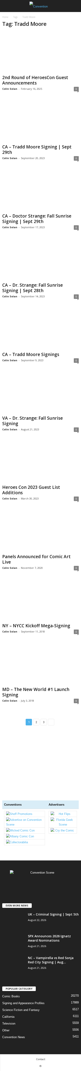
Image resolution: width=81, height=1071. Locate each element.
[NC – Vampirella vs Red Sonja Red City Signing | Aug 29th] (13, 982)
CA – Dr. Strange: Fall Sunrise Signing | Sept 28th (32, 287)
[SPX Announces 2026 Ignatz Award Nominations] (13, 950)
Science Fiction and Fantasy (21, 1010)
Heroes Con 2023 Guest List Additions (31, 490)
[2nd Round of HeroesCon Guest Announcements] (40, 52)
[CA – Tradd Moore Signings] (40, 329)
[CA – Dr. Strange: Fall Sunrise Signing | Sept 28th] (40, 260)
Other (5, 1030)
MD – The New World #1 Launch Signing (35, 692)
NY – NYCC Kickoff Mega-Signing (36, 626)
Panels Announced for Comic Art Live (36, 559)
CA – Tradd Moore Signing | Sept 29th (37, 149)
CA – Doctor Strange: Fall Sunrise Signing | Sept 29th (36, 218)
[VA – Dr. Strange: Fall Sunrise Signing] (40, 393)
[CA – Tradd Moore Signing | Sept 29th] (40, 121)
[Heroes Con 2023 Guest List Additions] (40, 462)
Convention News (13, 1037)
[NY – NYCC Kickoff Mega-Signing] (40, 600)
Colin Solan (9, 88)
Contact (40, 1059)
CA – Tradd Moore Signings (30, 354)
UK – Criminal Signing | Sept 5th (53, 914)
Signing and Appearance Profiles (23, 1003)
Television (8, 1023)
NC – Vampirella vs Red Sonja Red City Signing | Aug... (51, 960)
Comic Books (11, 996)
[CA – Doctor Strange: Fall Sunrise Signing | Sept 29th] (40, 190)
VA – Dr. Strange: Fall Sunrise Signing (32, 420)
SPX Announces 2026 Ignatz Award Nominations (49, 938)
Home (5, 17)
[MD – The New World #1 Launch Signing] (40, 664)
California (8, 1016)
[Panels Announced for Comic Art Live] (40, 531)
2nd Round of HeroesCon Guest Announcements (35, 80)
